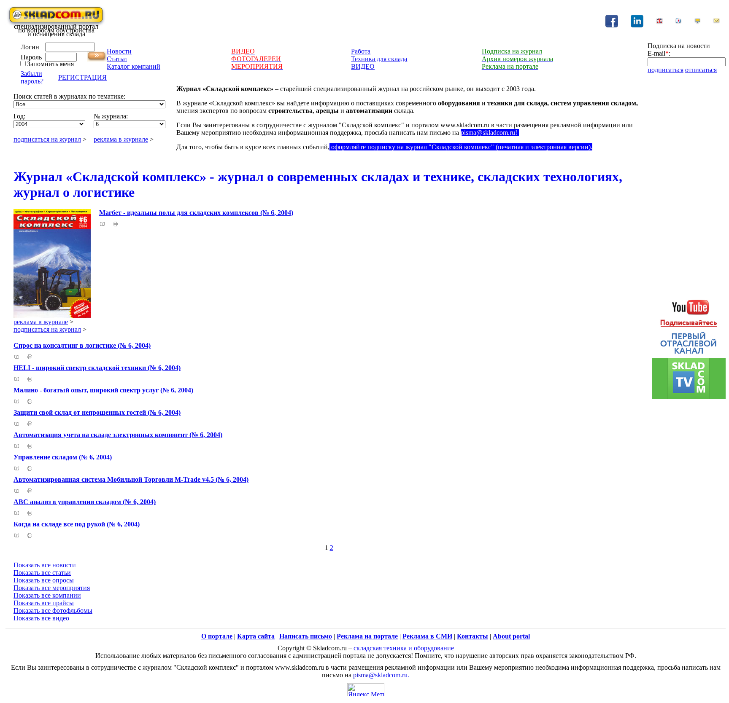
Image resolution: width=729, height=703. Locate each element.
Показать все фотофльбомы (53, 610)
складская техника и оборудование (404, 648)
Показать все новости (45, 565)
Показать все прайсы (44, 602)
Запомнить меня (50, 63)
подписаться (665, 69)
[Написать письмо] (716, 22)
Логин (30, 47)
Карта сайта (256, 636)
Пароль (31, 57)
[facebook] (611, 25)
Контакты (472, 636)
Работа (360, 51)
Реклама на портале (367, 636)
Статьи (117, 58)
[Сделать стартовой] (697, 22)
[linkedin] (637, 25)
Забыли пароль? (32, 77)
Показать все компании (47, 595)
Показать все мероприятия (52, 587)
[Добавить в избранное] (678, 22)
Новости (119, 51)
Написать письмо (305, 636)
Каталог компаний (133, 66)
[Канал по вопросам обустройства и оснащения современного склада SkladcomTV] (689, 345)
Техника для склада (379, 58)
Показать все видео (41, 618)
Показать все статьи (42, 572)
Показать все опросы (44, 580)
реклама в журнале (121, 139)
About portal (511, 636)
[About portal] (659, 22)
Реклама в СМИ (427, 636)
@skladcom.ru (388, 675)
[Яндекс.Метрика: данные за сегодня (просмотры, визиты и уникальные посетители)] (365, 689)
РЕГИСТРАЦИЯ (82, 77)
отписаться (701, 69)
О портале (216, 636)
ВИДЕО (363, 66)
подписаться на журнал (47, 139)
